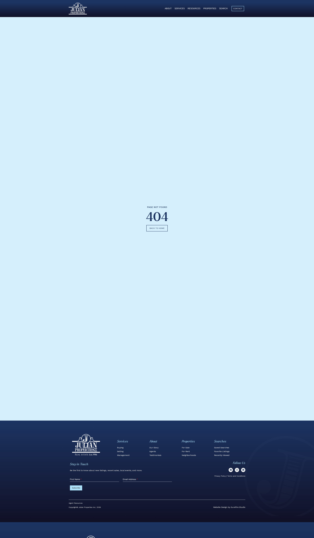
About (168, 8)
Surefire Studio (238, 507)
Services (180, 8)
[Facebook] (231, 470)
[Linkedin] (243, 470)
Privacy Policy (220, 476)
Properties (209, 8)
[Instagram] (237, 470)
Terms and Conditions (236, 476)
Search (223, 8)
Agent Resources (76, 503)
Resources (194, 8)
